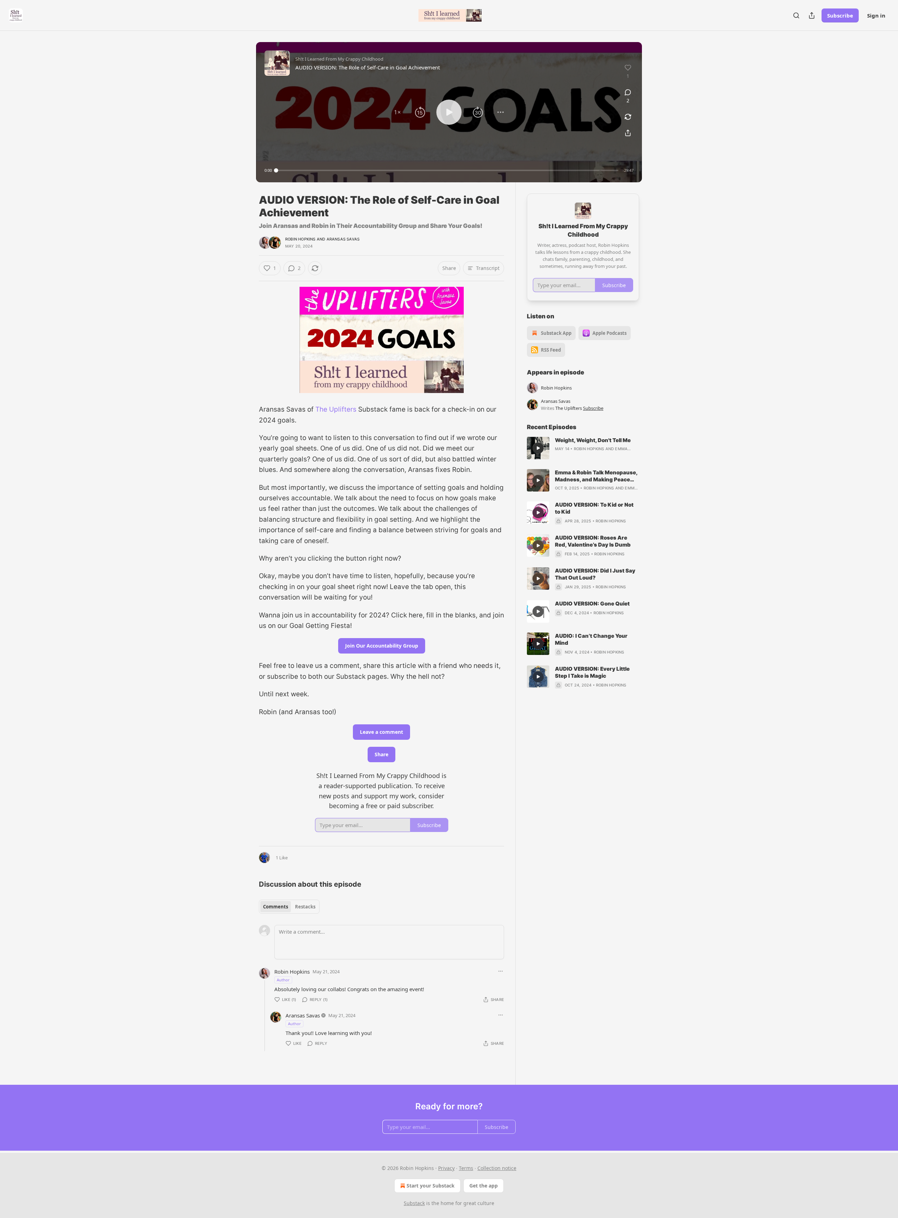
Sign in (876, 15)
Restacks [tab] (305, 907)
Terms (466, 1168)
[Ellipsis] (500, 971)
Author (283, 979)
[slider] (447, 170)
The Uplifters (335, 409)
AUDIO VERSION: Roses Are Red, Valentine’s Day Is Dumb (593, 541)
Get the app (483, 1185)
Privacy (446, 1168)
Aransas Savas (343, 239)
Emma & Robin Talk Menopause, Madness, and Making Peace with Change (596, 476)
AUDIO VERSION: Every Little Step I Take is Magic (592, 672)
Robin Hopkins (300, 239)
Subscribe (840, 15)
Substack (414, 1203)
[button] (397, 112)
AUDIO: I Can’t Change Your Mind (591, 639)
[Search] (796, 15)
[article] (583, 448)
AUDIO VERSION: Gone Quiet (592, 603)
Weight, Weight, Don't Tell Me (593, 440)
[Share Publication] (812, 15)
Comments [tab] (275, 907)
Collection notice (496, 1168)
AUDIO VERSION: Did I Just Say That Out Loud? (595, 574)
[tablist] (289, 907)
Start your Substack (431, 1185)
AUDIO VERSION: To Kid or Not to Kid (594, 508)
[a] (538, 448)
